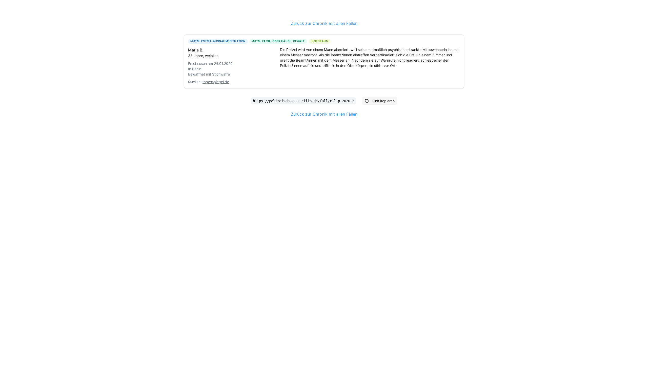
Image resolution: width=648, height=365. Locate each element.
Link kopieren (383, 101)
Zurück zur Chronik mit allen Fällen (324, 23)
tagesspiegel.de (215, 82)
